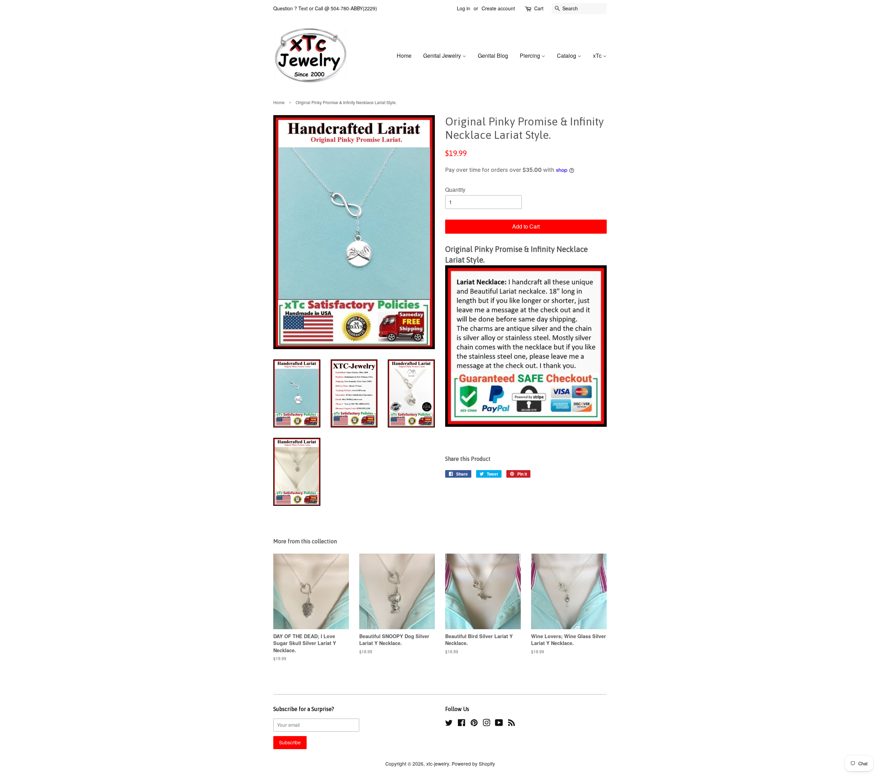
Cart (538, 8)
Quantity (455, 189)
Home (404, 55)
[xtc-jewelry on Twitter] (449, 723)
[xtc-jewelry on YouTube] (499, 723)
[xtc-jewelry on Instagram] (486, 723)
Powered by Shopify (473, 763)
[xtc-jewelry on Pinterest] (474, 723)
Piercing (530, 55)
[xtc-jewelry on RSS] (511, 723)
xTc (598, 55)
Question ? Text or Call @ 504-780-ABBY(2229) (325, 8)
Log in (463, 8)
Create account (498, 8)
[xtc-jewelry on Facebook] (461, 723)
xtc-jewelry (437, 763)
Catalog (567, 55)
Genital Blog (493, 55)
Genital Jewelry (442, 55)
